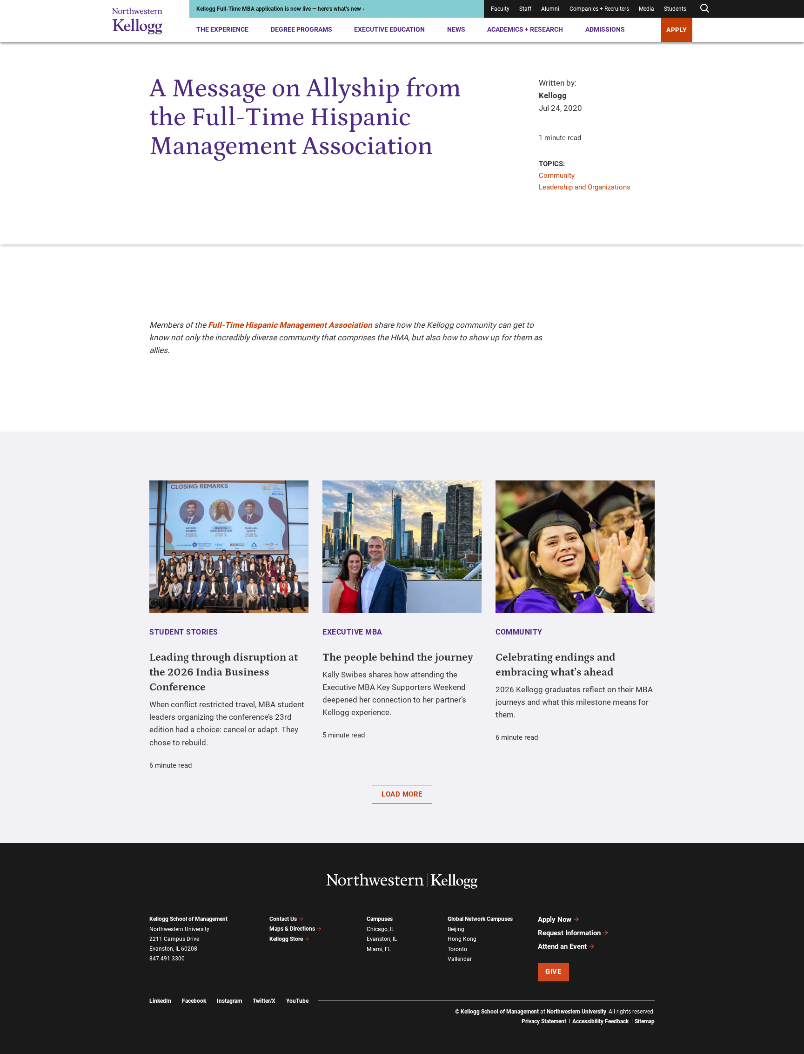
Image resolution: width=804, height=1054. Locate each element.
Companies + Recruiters (599, 9)
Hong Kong (462, 939)
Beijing (456, 929)
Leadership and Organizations (584, 187)
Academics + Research (525, 29)
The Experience (222, 29)
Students (675, 9)
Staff (525, 9)
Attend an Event (562, 946)
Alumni (550, 9)
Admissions (605, 29)
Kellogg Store (286, 939)
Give (553, 971)
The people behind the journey (397, 657)
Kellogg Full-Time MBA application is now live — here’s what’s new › (280, 9)
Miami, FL (379, 949)
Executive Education (389, 29)
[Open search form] (704, 8)
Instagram (229, 1001)
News (456, 29)
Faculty (500, 9)
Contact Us (283, 919)
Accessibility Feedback (600, 1021)
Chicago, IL (380, 929)
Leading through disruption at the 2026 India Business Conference (223, 672)
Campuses (380, 919)
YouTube (297, 1001)
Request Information (569, 933)
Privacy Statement (544, 1021)
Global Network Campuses (480, 919)
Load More (402, 794)
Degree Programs (301, 29)
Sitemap (645, 1021)
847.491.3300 (167, 958)
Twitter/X (264, 1001)
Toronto (457, 949)
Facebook (194, 1001)
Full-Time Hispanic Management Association (290, 325)
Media (646, 9)
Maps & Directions (292, 929)
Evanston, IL (382, 939)
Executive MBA (352, 632)
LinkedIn (160, 1001)
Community (557, 175)
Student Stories (183, 632)
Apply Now (554, 919)
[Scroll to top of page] (667, 1005)
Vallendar (460, 959)
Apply (676, 30)
